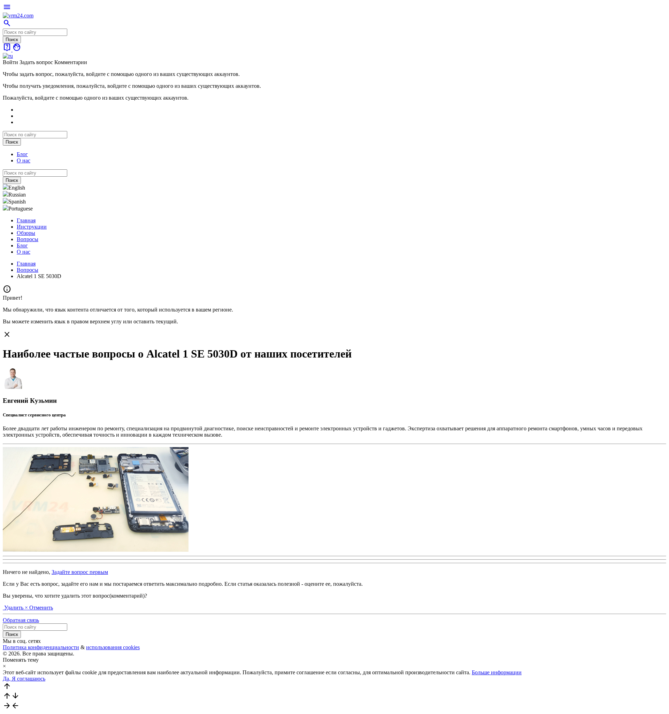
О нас (23, 160)
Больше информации (497, 672)
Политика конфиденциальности (41, 647)
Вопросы (27, 239)
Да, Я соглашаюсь (24, 679)
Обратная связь (21, 620)
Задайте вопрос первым (80, 572)
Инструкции (32, 227)
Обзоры (26, 233)
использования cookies (113, 647)
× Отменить (39, 608)
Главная (26, 220)
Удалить (14, 608)
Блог (22, 154)
